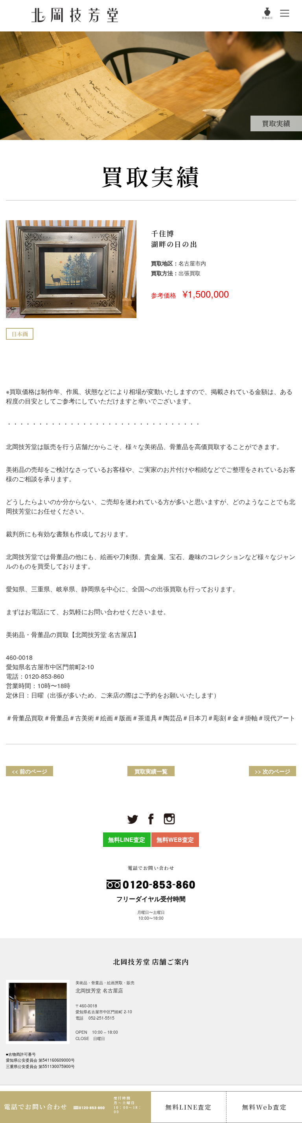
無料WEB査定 (175, 839)
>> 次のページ (272, 771)
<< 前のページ (29, 771)
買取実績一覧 (151, 771)
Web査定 (264, 1107)
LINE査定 (188, 1107)
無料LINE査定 (126, 839)
